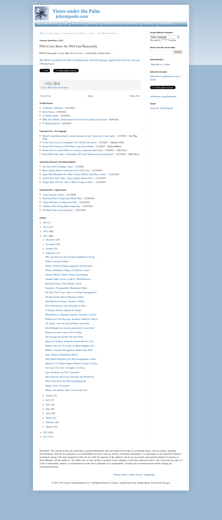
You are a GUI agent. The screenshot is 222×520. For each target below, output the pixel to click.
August (49, 395)
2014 (45, 231)
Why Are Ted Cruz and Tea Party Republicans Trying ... (71, 256)
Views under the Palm (47, 23)
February (50, 422)
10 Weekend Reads (51, 123)
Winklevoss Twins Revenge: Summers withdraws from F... (72, 318)
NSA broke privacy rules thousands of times (65, 305)
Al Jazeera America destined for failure (63, 310)
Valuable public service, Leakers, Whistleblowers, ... (69, 278)
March (49, 417)
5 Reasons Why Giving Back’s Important (61, 206)
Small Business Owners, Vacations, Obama (65, 301)
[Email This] (46, 83)
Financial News (111, 23)
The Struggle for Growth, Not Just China (64, 336)
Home (90, 95)
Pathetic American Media (56, 261)
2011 (45, 436)
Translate (172, 40)
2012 (45, 432)
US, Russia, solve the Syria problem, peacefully (67, 323)
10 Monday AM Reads (52, 107)
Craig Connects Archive (53, 194)
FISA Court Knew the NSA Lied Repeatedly (65, 381)
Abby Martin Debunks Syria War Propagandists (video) (70, 358)
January (49, 426)
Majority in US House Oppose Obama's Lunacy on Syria (71, 363)
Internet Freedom (130, 23)
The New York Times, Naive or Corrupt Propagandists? (71, 292)
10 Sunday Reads (50, 115)
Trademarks (149, 474)
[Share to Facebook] (55, 83)
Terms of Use (135, 474)
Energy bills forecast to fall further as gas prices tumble (67, 146)
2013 (45, 235)
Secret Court (63, 87)
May (48, 408)
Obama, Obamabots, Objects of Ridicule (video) (67, 270)
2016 (45, 222)
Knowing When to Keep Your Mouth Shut (61, 198)
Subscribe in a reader (160, 64)
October (50, 248)
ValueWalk (94, 23)
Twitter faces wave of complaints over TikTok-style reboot (69, 142)
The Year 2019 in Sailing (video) (57, 166)
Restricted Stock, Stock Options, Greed (63, 283)
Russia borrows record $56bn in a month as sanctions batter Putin (72, 150)
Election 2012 (165, 23)
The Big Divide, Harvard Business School (64, 296)
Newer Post (45, 95)
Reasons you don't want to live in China (63, 332)
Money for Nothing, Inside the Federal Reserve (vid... (70, 341)
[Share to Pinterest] (58, 83)
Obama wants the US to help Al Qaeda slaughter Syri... (70, 345)
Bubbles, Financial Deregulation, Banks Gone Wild (68, 350)
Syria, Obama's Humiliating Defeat (61, 354)
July (48, 399)
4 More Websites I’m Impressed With (59, 202)
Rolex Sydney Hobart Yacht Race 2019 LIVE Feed (65, 170)
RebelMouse (149, 23)
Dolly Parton (48, 111)
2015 (45, 226)
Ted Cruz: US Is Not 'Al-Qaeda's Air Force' (65, 367)
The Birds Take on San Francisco (57, 210)
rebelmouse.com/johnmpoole (163, 96)
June (48, 404)
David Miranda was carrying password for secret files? (70, 327)
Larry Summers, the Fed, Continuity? (62, 372)
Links (64, 23)
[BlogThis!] (49, 83)
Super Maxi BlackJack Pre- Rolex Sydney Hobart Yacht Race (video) (74, 174)
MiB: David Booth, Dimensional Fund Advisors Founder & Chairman (74, 119)
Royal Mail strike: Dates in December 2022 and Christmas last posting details (77, 154)
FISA (50, 87)
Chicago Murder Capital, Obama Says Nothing (66, 274)
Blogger (166, 482)
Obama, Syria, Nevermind (57, 385)
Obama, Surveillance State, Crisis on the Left (66, 390)
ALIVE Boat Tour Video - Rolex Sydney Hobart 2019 (67, 178)
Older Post (134, 95)
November (51, 244)
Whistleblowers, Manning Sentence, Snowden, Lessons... (71, 314)
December (51, 239)
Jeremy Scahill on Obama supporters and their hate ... (70, 265)
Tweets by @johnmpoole (161, 108)
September (51, 252)
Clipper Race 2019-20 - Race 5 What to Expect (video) (67, 182)
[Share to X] (52, 83)
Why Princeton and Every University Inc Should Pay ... (71, 376)
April (48, 413)
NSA (55, 87)
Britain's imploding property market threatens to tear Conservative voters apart (78, 135)
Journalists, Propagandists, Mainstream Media (66, 287)
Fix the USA (78, 23)
